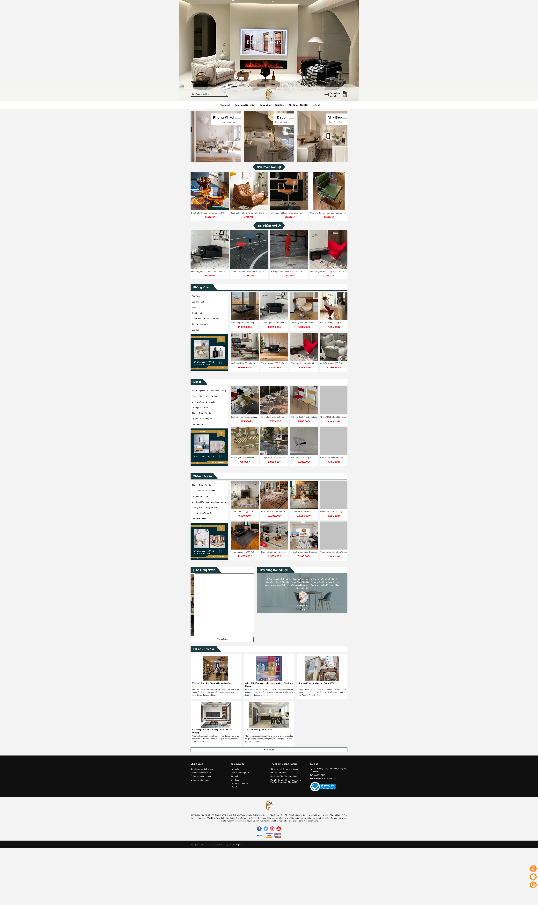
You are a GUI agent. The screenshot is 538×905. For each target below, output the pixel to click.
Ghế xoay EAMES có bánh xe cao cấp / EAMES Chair (255, 363)
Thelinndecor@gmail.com (325, 778)
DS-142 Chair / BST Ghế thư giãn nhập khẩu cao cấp (284, 363)
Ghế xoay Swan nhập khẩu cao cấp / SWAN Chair (313, 322)
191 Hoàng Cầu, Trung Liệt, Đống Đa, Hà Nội (330, 769)
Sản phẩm (235, 776)
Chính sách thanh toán (201, 772)
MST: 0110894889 (278, 772)
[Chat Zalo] (533, 885)
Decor (197, 381)
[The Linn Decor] (269, 94)
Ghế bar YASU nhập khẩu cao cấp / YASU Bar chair (254, 271)
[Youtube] (278, 829)
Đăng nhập (335, 93)
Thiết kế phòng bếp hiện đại (258, 730)
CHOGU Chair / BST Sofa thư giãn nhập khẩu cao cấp (344, 363)
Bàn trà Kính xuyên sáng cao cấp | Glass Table (212, 213)
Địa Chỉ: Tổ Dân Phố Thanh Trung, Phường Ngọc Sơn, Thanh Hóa (285, 781)
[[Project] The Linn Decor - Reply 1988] (322, 668)
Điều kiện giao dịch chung (202, 769)
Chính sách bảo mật (199, 780)
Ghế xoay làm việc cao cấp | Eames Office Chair (331, 213)
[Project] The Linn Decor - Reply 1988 (316, 683)
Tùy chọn (289, 192)
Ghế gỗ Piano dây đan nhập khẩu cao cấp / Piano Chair (345, 457)
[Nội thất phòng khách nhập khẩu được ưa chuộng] (215, 715)
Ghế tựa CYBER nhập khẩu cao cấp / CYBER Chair (254, 417)
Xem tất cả (222, 639)
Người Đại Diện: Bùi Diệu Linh (283, 776)
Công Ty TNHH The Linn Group (284, 769)
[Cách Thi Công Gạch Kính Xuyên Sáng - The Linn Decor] (269, 668)
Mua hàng (304, 403)
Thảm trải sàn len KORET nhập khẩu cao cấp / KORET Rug (317, 511)
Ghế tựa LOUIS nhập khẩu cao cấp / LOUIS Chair (253, 457)
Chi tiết (288, 192)
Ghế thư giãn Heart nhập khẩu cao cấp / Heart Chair (333, 271)
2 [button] (302, 609)
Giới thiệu (234, 780)
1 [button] (300, 609)
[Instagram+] (272, 829)
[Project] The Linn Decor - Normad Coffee (212, 683)
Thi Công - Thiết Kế (239, 783)
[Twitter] (266, 829)
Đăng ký (333, 96)
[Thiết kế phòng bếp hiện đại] (269, 715)
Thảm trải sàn (202, 476)
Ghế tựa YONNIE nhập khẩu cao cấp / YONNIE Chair (284, 457)
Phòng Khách (202, 287)
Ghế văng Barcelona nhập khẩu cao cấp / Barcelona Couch (257, 322)
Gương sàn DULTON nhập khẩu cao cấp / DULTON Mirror (296, 271)
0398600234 (319, 775)
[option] (269, 51)
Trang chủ (234, 769)
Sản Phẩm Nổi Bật (269, 167)
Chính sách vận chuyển (201, 776)
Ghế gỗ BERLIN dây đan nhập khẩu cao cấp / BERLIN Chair (317, 457)
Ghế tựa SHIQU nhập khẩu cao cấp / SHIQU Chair (342, 322)
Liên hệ (233, 787)
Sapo (238, 844)
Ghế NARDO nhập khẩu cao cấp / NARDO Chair (282, 417)
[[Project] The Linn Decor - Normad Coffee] (215, 668)
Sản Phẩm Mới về (269, 225)
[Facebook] (259, 829)
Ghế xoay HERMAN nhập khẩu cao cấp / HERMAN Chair (296, 213)
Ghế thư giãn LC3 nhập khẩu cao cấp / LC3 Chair (213, 271)
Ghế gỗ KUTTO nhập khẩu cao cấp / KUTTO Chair (342, 417)
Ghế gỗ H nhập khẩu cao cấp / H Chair (308, 417)
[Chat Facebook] (533, 877)
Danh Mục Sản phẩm (239, 772)
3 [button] (304, 609)
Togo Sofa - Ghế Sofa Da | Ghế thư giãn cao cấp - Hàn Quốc (258, 213)
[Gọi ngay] (533, 869)
